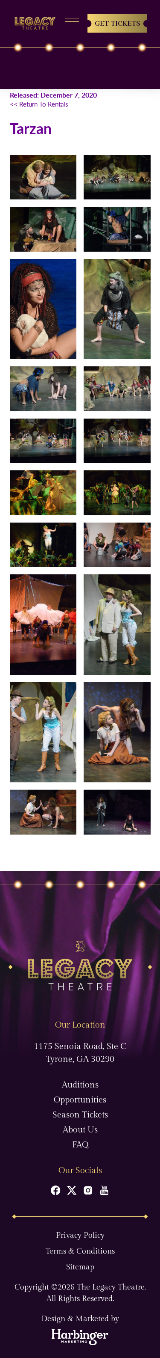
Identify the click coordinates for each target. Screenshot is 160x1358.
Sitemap (80, 1267)
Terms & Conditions (80, 1251)
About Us (80, 1130)
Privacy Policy (80, 1235)
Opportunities (80, 1100)
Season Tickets (80, 1115)
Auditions (80, 1085)
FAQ (80, 1145)
